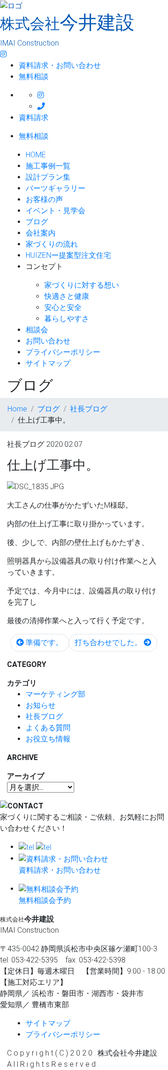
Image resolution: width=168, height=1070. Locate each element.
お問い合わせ (48, 340)
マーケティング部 (55, 694)
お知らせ (41, 705)
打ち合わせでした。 (109, 642)
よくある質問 (48, 727)
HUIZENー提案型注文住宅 (68, 255)
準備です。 (43, 642)
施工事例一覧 (48, 166)
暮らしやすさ (66, 318)
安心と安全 (63, 307)
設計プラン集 (48, 177)
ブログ (37, 221)
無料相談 (34, 76)
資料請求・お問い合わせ (60, 65)
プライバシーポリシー (63, 352)
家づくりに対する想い (81, 285)
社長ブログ (44, 716)
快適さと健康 (66, 296)
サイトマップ (48, 363)
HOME (36, 154)
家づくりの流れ (52, 244)
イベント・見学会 (55, 210)
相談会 (37, 329)
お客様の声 (44, 199)
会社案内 (41, 233)
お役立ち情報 (48, 738)
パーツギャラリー (55, 188)
